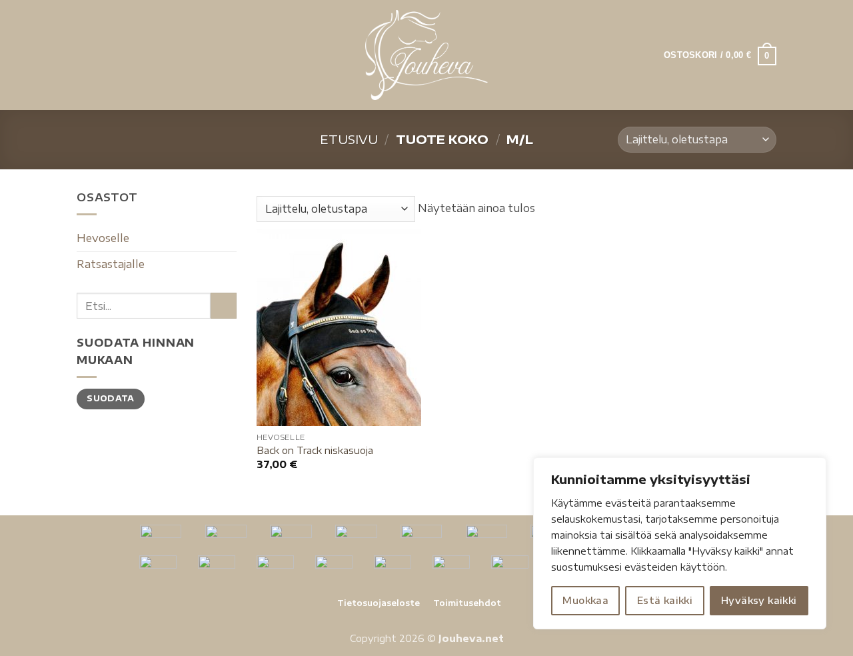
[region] (679, 543)
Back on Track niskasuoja (315, 450)
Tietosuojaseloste (378, 603)
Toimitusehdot (467, 603)
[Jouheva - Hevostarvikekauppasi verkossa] (426, 55)
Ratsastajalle (111, 264)
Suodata (111, 398)
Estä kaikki (665, 600)
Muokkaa (585, 600)
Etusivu (349, 139)
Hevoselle (103, 238)
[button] (85, 55)
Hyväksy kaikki (759, 600)
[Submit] (224, 306)
